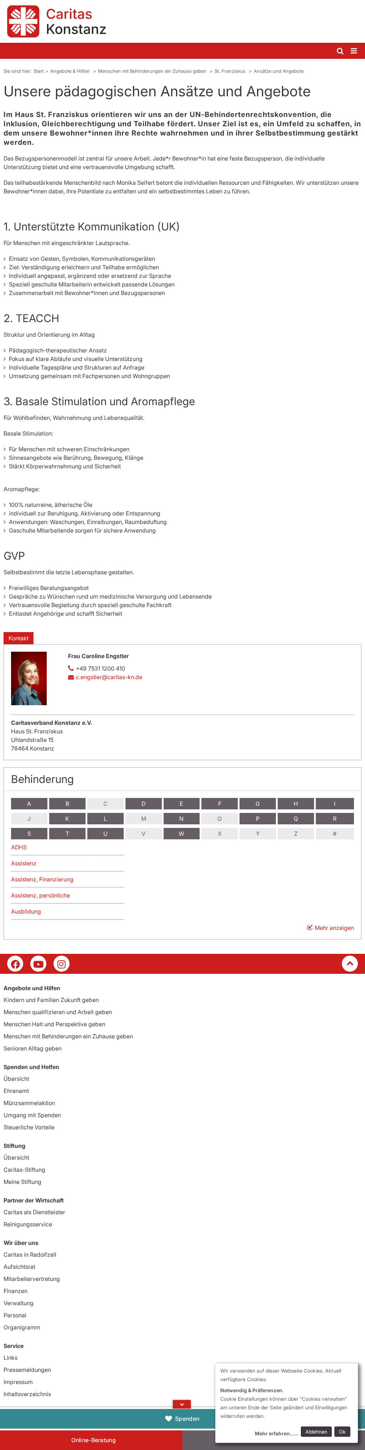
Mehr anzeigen (334, 927)
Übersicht (16, 1078)
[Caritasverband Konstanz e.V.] (182, 21)
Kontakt (19, 638)
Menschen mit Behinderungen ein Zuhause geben (153, 71)
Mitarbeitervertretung (32, 1278)
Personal (15, 1315)
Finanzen (15, 1290)
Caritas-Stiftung (24, 1169)
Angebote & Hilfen (70, 71)
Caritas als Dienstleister (34, 1212)
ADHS (19, 847)
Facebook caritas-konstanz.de (15, 964)
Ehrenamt (16, 1090)
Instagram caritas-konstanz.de (61, 964)
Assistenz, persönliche (40, 895)
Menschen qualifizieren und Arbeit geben (58, 1012)
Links (10, 1357)
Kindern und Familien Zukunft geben (51, 999)
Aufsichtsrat (19, 1266)
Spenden (187, 1418)
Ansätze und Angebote (279, 71)
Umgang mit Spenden (32, 1115)
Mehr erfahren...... (276, 1433)
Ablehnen (316, 1432)
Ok (342, 1432)
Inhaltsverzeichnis (27, 1394)
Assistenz (23, 863)
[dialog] (286, 1403)
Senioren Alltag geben (33, 1048)
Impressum (18, 1381)
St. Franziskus (231, 71)
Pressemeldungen (27, 1369)
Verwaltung (19, 1303)
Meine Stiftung (22, 1181)
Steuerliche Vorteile (29, 1127)
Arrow (182, 1404)
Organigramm (22, 1327)
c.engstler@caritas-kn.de (109, 677)
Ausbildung (26, 911)
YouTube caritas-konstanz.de (38, 964)
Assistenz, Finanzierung (42, 879)
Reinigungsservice (28, 1224)
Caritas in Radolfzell (30, 1254)
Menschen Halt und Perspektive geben (54, 1024)
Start (38, 71)
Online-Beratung (93, 1440)
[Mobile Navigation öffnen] (354, 51)
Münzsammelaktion (29, 1102)
